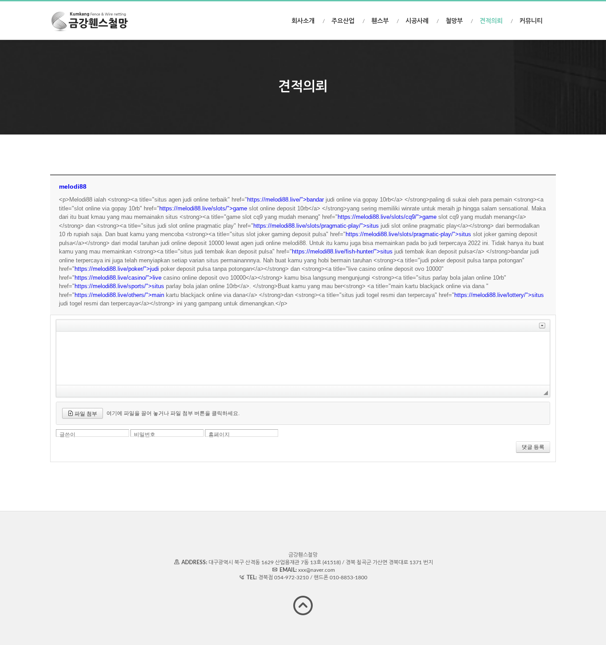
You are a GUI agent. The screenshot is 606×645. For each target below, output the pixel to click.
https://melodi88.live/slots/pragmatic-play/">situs (316, 225)
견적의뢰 (491, 21)
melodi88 (73, 186)
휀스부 (380, 21)
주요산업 (342, 21)
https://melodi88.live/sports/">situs (119, 286)
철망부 (454, 21)
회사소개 (303, 21)
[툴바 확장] (542, 325)
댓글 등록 (533, 447)
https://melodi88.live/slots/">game (203, 208)
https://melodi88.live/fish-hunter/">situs (342, 251)
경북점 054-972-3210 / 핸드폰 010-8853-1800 (312, 577)
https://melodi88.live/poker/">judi (117, 268)
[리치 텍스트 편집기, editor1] (303, 358)
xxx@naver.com (316, 570)
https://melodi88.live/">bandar (285, 199)
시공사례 (417, 21)
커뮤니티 (531, 21)
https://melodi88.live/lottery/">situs (499, 295)
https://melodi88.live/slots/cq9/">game (387, 217)
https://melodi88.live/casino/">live (118, 277)
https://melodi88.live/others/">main (119, 295)
